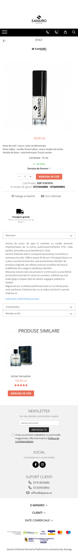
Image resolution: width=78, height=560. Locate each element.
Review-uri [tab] (13, 313)
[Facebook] (35, 464)
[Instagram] (42, 464)
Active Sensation (21, 376)
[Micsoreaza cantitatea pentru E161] (19, 177)
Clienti (37, 512)
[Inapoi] (2, 40)
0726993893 (41, 487)
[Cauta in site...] (74, 32)
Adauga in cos (49, 176)
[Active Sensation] (21, 356)
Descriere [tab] (11, 235)
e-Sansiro (37, 505)
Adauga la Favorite (24, 196)
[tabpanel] (39, 96)
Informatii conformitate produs (22, 298)
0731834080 (41, 482)
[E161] (39, 96)
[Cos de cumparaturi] (65, 32)
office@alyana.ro (41, 493)
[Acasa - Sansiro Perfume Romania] (39, 19)
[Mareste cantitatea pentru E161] (30, 177)
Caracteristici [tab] (12, 306)
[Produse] (5, 33)
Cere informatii (52, 196)
